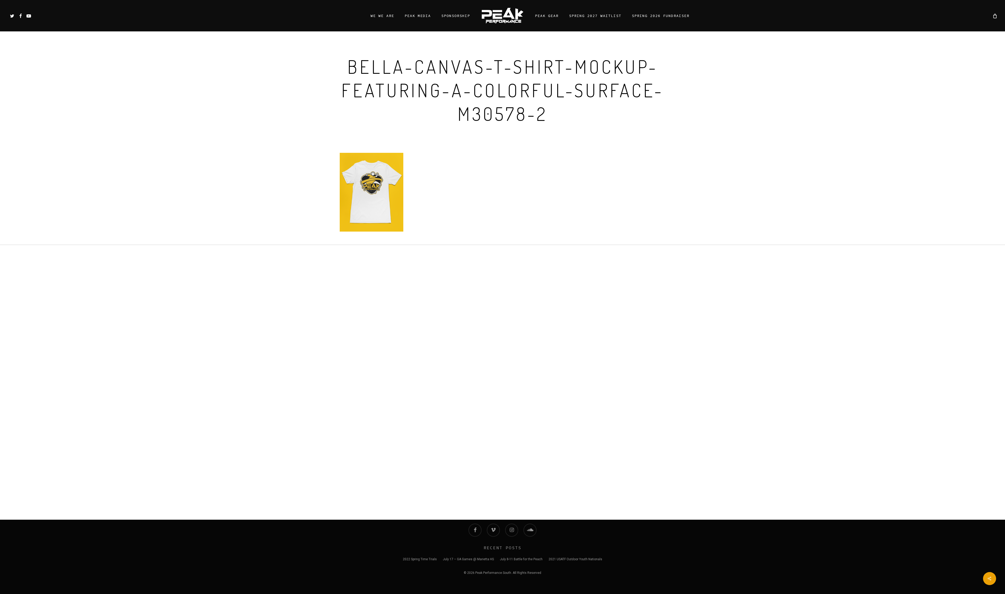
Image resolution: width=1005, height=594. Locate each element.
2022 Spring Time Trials (420, 559)
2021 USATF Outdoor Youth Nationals (575, 559)
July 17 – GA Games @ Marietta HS (468, 559)
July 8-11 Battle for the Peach (521, 559)
